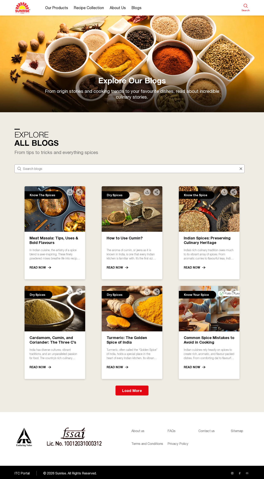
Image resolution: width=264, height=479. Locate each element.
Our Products (56, 8)
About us (137, 431)
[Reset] (241, 168)
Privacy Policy (177, 444)
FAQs (171, 431)
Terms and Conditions (147, 444)
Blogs (136, 8)
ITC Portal (22, 473)
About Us (118, 8)
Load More (132, 390)
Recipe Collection (89, 8)
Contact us (206, 431)
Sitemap (237, 431)
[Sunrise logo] (24, 437)
